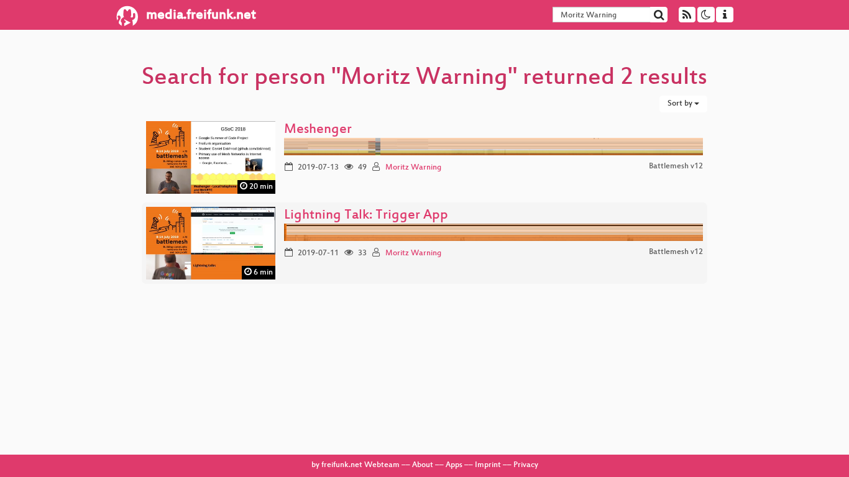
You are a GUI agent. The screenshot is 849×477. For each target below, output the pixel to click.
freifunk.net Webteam (360, 465)
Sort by (681, 103)
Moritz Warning (413, 167)
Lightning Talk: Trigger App (366, 216)
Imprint (488, 465)
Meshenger (318, 130)
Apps (454, 465)
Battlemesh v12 (676, 166)
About (422, 465)
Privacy (525, 465)
